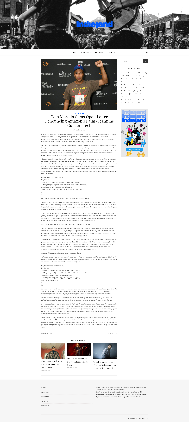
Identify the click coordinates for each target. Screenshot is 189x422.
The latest (111, 52)
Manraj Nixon (47, 333)
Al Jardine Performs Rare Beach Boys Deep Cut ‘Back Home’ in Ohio (119, 397)
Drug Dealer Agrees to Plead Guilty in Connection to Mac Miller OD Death (104, 365)
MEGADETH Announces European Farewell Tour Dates (77, 362)
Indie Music (86, 52)
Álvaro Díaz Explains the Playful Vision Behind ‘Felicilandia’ (51, 364)
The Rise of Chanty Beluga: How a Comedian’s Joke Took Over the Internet (132, 94)
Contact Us (45, 406)
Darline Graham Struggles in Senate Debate (110, 390)
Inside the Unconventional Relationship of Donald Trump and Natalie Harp (121, 387)
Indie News (98, 52)
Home (75, 52)
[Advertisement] (134, 190)
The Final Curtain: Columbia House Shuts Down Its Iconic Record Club (119, 392)
